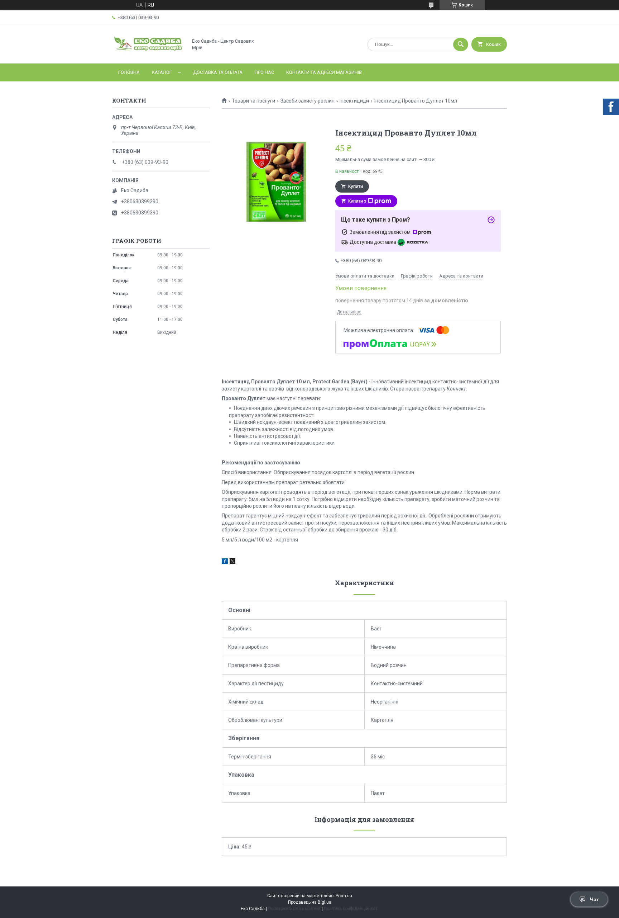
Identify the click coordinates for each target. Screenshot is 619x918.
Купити (355, 186)
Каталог (162, 72)
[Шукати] (460, 44)
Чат (594, 899)
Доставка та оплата (218, 72)
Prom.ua (344, 895)
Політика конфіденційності (351, 908)
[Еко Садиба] (148, 54)
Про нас (264, 72)
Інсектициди (354, 101)
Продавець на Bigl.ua (309, 902)
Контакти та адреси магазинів (324, 72)
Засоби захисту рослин (307, 101)
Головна (129, 72)
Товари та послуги (253, 101)
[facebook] (225, 562)
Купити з (357, 201)
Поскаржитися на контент (294, 908)
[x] (232, 562)
